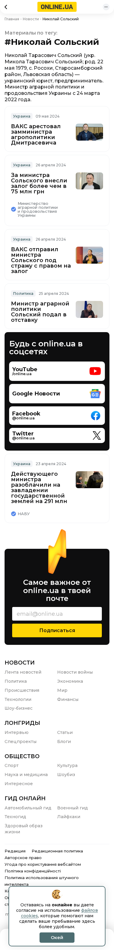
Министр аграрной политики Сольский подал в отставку (40, 311)
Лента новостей (23, 672)
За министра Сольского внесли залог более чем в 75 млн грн (39, 183)
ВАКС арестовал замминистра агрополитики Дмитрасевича (36, 134)
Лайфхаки (68, 816)
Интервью (17, 732)
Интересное (19, 783)
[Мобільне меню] (106, 7)
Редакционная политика (57, 850)
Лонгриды (22, 723)
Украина (21, 116)
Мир (62, 690)
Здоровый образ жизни (24, 829)
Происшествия (22, 690)
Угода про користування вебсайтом (43, 864)
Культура (67, 765)
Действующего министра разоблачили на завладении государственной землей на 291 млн (39, 488)
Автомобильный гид (28, 808)
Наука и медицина (26, 774)
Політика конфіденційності (33, 870)
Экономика (70, 681)
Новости (20, 662)
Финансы (67, 699)
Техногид (15, 816)
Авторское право (23, 857)
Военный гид (72, 808)
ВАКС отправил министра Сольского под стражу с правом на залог (41, 260)
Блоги (64, 741)
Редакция (15, 850)
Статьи (65, 732)
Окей (57, 937)
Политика (23, 293)
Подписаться (57, 630)
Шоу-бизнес (19, 708)
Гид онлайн (25, 798)
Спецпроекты (20, 741)
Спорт (12, 765)
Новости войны (75, 672)
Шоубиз (66, 774)
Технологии (18, 699)
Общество (22, 756)
